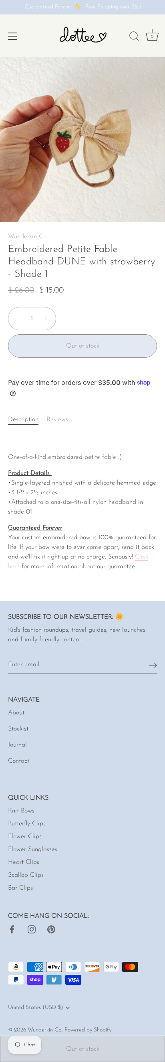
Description (23, 419)
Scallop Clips (26, 875)
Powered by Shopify (87, 1030)
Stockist (18, 729)
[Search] (134, 37)
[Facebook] (12, 929)
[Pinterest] (51, 929)
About (16, 713)
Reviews (57, 419)
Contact (18, 761)
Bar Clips (20, 888)
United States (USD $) (35, 1007)
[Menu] (13, 36)
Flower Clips (25, 836)
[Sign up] (153, 665)
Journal (17, 745)
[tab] (27, 419)
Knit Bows (21, 811)
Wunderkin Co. (28, 236)
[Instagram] (32, 929)
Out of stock (82, 1049)
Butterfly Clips (27, 824)
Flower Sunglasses (32, 849)
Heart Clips (23, 862)
